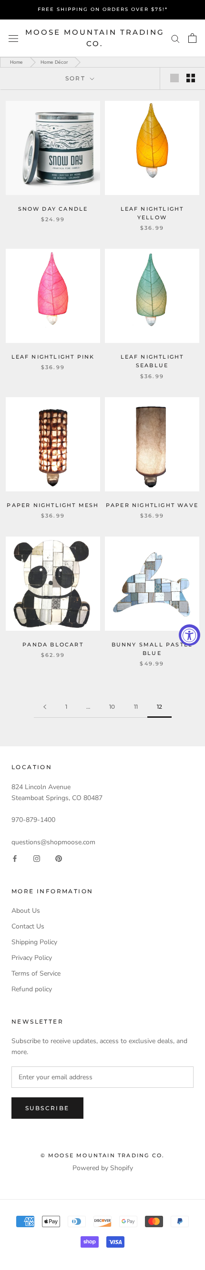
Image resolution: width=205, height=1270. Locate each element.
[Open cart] (192, 38)
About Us (25, 910)
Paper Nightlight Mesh (53, 505)
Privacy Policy (31, 957)
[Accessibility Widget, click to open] (189, 635)
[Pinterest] (58, 858)
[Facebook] (14, 858)
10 (112, 706)
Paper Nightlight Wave (152, 505)
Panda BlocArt (52, 644)
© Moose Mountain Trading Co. (103, 1155)
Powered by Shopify (102, 1167)
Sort (76, 78)
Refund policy (31, 989)
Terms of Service (36, 973)
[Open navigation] (13, 38)
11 (136, 706)
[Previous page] (45, 707)
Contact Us (27, 926)
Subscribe (47, 1108)
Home (16, 62)
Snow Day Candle (53, 208)
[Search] (175, 38)
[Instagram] (36, 858)
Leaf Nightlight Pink (53, 356)
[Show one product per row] (174, 78)
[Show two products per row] (190, 78)
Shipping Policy (34, 942)
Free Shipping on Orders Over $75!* (103, 9)
